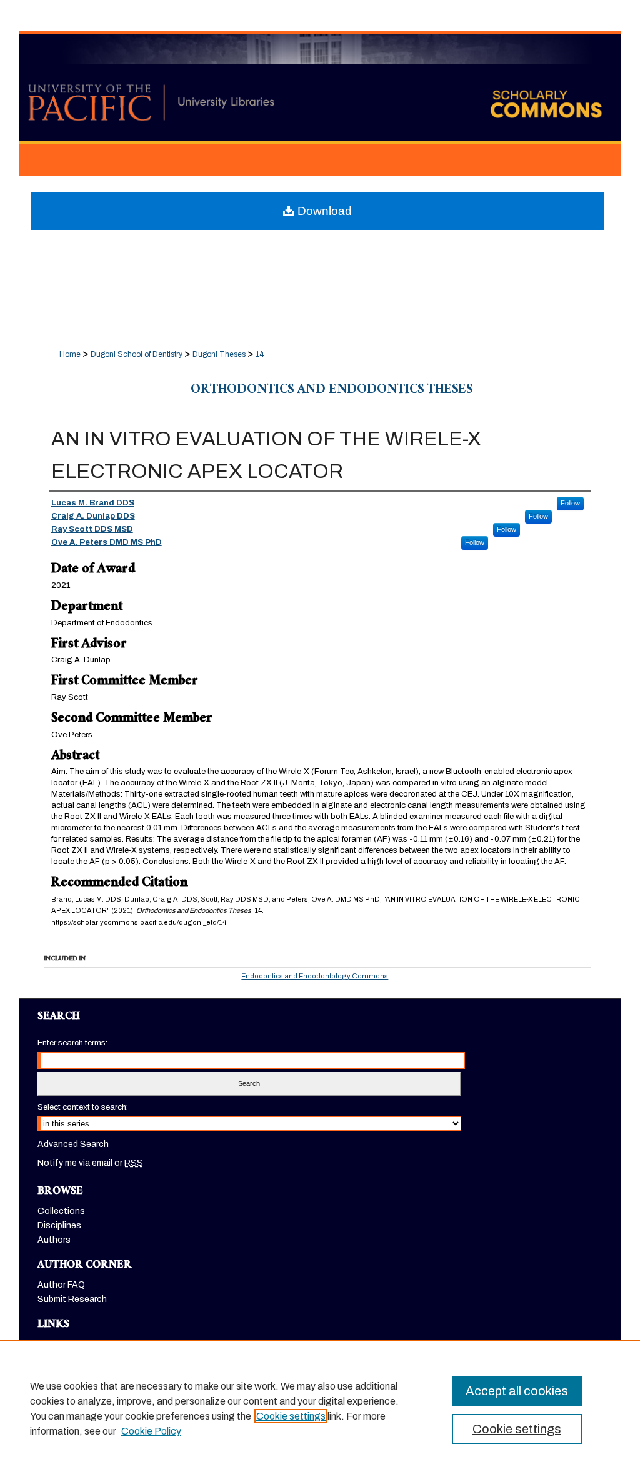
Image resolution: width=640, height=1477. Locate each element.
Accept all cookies (517, 1391)
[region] (320, 1408)
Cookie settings (291, 1416)
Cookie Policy (151, 1431)
